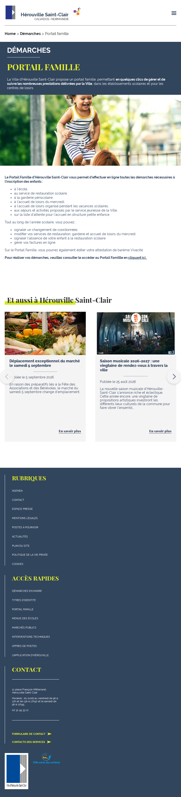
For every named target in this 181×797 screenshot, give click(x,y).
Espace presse (22, 509)
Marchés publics (24, 627)
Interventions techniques (31, 636)
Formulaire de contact (29, 734)
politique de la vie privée (30, 554)
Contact (18, 500)
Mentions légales (25, 518)
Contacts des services (29, 742)
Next (174, 377)
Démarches (30, 33)
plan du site (20, 545)
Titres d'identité (24, 600)
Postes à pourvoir (25, 527)
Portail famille (22, 609)
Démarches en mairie (27, 591)
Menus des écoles (25, 618)
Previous (7, 377)
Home (10, 33)
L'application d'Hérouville (30, 655)
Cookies (17, 564)
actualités (20, 536)
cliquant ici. (137, 258)
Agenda (17, 490)
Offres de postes (24, 646)
